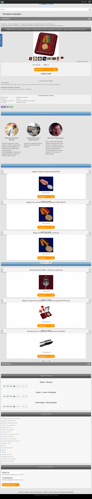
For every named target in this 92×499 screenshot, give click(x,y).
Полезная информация (67, 492)
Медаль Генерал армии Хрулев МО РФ (46, 171)
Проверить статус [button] (9, 484)
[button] (90, 9)
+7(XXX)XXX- (7, 478)
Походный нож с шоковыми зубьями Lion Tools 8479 (46, 331)
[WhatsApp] (12, 107)
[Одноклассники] (7, 107)
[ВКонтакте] (4, 107)
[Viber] (2, 107)
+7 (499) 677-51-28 (46, 4)
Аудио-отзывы (46, 376)
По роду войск (46, 414)
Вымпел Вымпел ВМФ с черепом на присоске (46, 270)
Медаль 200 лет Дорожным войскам (46, 233)
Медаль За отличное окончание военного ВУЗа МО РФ (46, 202)
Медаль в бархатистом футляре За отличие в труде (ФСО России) (46, 300)
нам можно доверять (36, 492)
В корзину (42, 196)
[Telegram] (9, 107)
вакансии (56, 492)
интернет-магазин (23, 492)
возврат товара (47, 492)
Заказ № (6, 473)
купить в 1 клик (46, 73)
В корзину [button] (39, 69)
